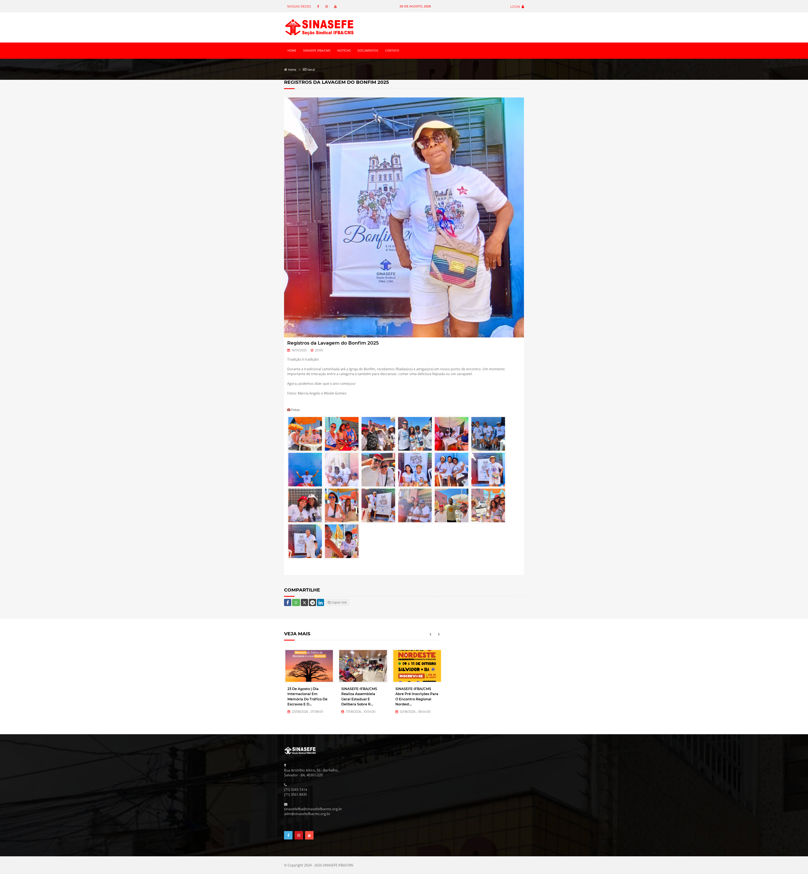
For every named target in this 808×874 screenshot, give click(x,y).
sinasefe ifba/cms (317, 50)
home (291, 50)
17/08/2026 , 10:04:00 (305, 712)
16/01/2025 (298, 350)
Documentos (367, 50)
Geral (311, 70)
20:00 (318, 350)
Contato (392, 50)
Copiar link (339, 602)
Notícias (344, 50)
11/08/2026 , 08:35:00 (413, 712)
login (516, 7)
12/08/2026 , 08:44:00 (360, 712)
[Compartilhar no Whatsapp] (296, 602)
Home (292, 70)
